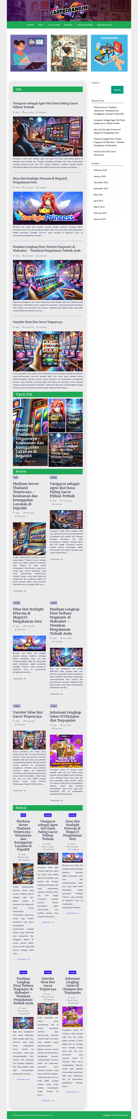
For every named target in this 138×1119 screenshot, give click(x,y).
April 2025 (98, 201)
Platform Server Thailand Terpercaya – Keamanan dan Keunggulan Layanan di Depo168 (30, 440)
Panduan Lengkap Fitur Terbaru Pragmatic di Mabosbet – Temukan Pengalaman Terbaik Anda (64, 621)
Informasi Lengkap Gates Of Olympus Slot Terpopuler (65, 716)
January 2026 (100, 176)
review (68, 25)
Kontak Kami (104, 25)
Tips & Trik (54, 25)
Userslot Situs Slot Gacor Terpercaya (37, 322)
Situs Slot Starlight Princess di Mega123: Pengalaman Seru (28, 615)
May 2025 (98, 194)
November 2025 (101, 182)
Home (30, 25)
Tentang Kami (85, 25)
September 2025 (101, 188)
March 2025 (99, 207)
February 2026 (100, 170)
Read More (18, 591)
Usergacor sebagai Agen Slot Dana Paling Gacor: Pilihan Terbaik (64, 452)
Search (95, 83)
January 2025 (100, 219)
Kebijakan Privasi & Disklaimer (115, 1115)
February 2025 (100, 213)
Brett (18, 112)
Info (41, 25)
